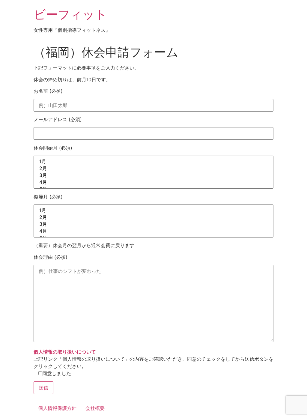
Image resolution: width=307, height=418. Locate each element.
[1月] (153, 161)
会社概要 (95, 408)
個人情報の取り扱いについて (65, 352)
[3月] (153, 175)
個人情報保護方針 (57, 408)
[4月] (153, 182)
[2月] (153, 168)
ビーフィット (70, 14)
